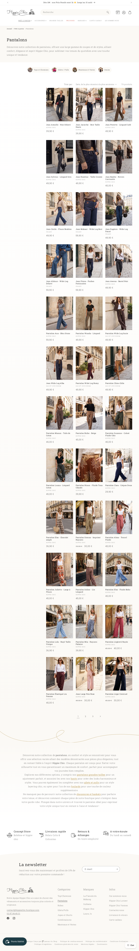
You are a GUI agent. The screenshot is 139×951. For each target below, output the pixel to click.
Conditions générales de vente (66, 944)
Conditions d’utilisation (119, 941)
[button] (130, 12)
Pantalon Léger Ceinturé (116, 694)
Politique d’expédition (43, 944)
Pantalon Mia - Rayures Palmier (86, 643)
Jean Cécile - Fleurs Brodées (59, 229)
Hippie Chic (88, 909)
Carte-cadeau (115, 920)
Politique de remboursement (71, 941)
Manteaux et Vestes (86, 70)
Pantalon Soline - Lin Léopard (85, 591)
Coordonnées (102, 944)
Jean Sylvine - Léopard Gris (58, 177)
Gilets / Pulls (63, 70)
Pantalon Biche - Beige (86, 433)
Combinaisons (65, 920)
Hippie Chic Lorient (118, 900)
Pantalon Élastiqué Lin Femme (56, 695)
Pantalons (62, 900)
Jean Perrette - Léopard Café (118, 125)
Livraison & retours (118, 915)
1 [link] (78, 716)
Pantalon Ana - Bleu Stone (58, 333)
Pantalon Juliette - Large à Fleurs (58, 591)
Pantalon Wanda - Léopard (88, 333)
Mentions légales (87, 944)
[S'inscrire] (117, 869)
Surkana (87, 904)
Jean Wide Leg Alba (55, 383)
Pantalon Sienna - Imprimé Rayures (88, 538)
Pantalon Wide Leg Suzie (116, 333)
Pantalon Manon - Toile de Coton (58, 434)
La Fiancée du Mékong (90, 898)
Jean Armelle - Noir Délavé (58, 125)
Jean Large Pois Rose (85, 694)
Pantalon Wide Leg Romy (87, 383)
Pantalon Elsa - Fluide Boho (117, 590)
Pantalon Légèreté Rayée (116, 642)
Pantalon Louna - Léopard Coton (58, 486)
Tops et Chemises (41, 70)
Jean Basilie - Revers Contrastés (114, 178)
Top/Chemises (64, 896)
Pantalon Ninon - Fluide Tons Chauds (89, 486)
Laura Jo (87, 913)
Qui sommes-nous (118, 896)
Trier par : (68, 84)
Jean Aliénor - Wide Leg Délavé (57, 282)
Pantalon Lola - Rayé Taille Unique (58, 643)
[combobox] (75, 12)
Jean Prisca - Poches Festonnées (85, 282)
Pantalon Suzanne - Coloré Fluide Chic (117, 434)
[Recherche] (108, 12)
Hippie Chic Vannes (118, 905)
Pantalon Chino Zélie (114, 383)
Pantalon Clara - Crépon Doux (118, 485)
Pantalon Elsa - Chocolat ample (57, 538)
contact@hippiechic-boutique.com (23, 910)
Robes (60, 905)
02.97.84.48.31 (13, 913)
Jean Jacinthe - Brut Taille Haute (88, 126)
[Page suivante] (100, 716)
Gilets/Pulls (63, 910)
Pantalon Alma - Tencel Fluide (116, 538)
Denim (107, 70)
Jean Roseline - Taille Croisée (89, 177)
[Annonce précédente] (8, 2)
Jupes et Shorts (65, 915)
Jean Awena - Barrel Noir (116, 281)
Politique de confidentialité (96, 941)
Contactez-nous (116, 910)
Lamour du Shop (50, 941)
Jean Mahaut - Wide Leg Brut (89, 229)
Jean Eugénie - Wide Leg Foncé (116, 230)
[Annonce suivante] (131, 2)
